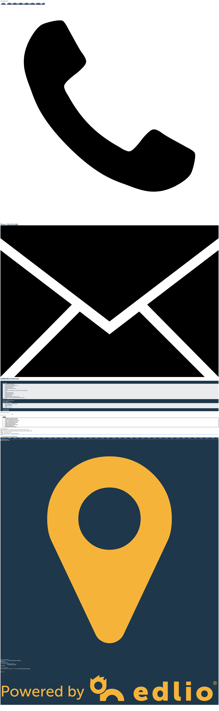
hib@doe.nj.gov (3, 669)
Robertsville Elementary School (11, 426)
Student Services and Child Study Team (12, 396)
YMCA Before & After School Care (11, 385)
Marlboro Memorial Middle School (11, 424)
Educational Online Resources (10, 388)
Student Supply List (8, 394)
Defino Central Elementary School (11, 421)
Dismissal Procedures (9, 387)
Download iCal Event (15, 433)
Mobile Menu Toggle (4, 381)
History (6, 389)
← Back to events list (5, 436)
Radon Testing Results (9, 392)
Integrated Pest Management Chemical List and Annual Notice (16, 390)
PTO (6, 391)
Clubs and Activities (8, 405)
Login (2, 671)
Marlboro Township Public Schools (11, 418)
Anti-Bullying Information (9, 384)
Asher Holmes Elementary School (11, 419)
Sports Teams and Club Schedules (11, 403)
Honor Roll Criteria (8, 395)
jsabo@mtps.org (3, 666)
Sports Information (8, 404)
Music (6, 406)
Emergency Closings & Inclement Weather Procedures (15, 397)
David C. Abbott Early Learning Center (12, 420)
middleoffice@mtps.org (9, 378)
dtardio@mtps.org (3, 664)
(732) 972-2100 (12, 224)
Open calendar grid (13, 436)
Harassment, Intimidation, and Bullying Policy (14, 669)
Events (1, 434)
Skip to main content (4, 0)
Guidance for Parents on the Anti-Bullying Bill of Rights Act (11, 670)
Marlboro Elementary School (10, 423)
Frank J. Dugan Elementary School (11, 422)
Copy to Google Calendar (5, 433)
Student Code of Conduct (9, 393)
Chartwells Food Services (9, 386)
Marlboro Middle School (9, 425)
